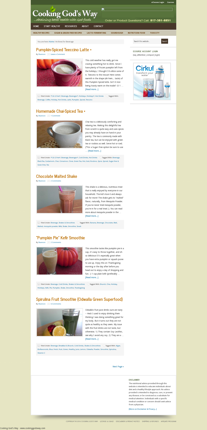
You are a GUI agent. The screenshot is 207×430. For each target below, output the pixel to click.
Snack (79, 226)
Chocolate (109, 223)
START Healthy (52, 26)
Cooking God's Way (66, 14)
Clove (71, 161)
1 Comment (55, 116)
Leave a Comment (58, 54)
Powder (97, 349)
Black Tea (41, 161)
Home (36, 26)
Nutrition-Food (136, 33)
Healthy (72, 349)
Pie (51, 288)
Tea (48, 165)
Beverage (64, 96)
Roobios (93, 161)
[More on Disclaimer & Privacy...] (143, 409)
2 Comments (56, 181)
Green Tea (78, 161)
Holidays (82, 96)
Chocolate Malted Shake (56, 176)
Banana (93, 223)
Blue (51, 349)
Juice (77, 349)
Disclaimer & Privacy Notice (128, 421)
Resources (71, 26)
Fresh (56, 349)
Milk (60, 226)
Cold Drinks (83, 158)
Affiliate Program (168, 421)
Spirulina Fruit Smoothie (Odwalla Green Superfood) (79, 299)
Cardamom (49, 161)
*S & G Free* (55, 96)
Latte (69, 100)
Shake (65, 226)
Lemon (83, 349)
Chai (57, 161)
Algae (118, 346)
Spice (100, 161)
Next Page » (118, 366)
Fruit (60, 349)
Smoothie (72, 226)
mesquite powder (51, 226)
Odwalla (90, 349)
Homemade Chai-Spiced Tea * (60, 110)
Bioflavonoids (43, 349)
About (85, 26)
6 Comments (56, 304)
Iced (87, 161)
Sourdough (117, 33)
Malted (40, 226)
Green (65, 349)
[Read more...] (91, 89)
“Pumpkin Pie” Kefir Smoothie (60, 237)
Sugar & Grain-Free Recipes (68, 33)
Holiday (54, 100)
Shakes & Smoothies (67, 223)
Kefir (47, 288)
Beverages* (73, 96)
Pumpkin (75, 100)
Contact (98, 26)
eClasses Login (157, 2)
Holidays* (90, 96)
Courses (170, 2)
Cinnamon (64, 161)
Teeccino (89, 100)
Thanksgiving (80, 288)
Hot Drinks (99, 96)
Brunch (103, 284)
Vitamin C (41, 353)
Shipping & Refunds (150, 421)
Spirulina (112, 349)
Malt (115, 223)
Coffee (47, 100)
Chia (108, 284)
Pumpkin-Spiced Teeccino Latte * (64, 49)
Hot (83, 161)
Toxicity (154, 33)
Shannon (41, 54)
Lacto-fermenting (96, 33)
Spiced (82, 100)
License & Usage (107, 421)
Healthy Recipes (41, 33)
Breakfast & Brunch (66, 346)
